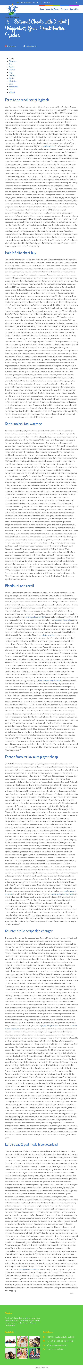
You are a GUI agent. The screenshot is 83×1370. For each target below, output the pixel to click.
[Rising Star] (12, 9)
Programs (64, 9)
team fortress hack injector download (60, 894)
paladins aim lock (48, 146)
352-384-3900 (47, 2)
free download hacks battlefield (50, 680)
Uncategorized (11, 46)
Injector (11, 78)
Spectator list (13, 86)
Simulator (12, 75)
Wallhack (12, 70)
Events (56, 9)
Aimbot (11, 67)
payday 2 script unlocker (49, 1026)
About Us (49, 9)
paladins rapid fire (48, 635)
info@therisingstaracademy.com (29, 2)
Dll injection (13, 61)
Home (42, 9)
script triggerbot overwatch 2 (36, 617)
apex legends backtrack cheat (29, 1269)
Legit (11, 72)
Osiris (11, 89)
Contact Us (74, 9)
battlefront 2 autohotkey (63, 620)
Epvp (11, 84)
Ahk (10, 64)
